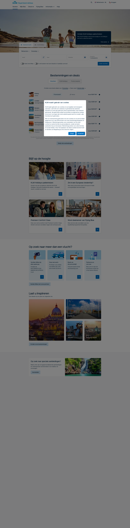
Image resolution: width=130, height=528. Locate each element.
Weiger (72, 133)
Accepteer (81, 133)
